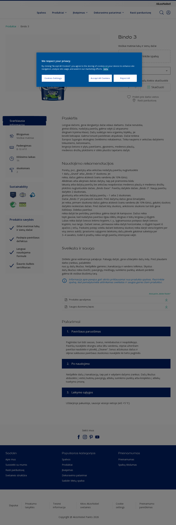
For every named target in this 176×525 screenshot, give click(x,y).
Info (106, 69)
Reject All (125, 78)
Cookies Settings (53, 78)
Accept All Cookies (100, 78)
